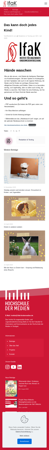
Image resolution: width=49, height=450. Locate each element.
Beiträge (15, 9)
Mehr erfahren (24, 436)
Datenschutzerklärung (23, 432)
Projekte (12, 350)
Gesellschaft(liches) (31, 12)
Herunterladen (32, 125)
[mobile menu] (46, 4)
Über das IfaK (14, 345)
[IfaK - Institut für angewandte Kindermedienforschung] (9, 4)
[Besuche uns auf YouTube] (14, 367)
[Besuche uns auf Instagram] (8, 367)
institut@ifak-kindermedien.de (22, 315)
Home (6, 9)
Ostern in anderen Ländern (13, 227)
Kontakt (12, 354)
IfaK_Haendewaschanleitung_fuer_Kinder (15, 125)
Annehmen (24, 441)
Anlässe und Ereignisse (12, 12)
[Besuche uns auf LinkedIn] (19, 367)
